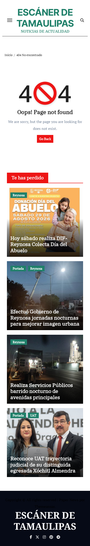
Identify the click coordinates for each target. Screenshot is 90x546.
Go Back (45, 139)
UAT (33, 415)
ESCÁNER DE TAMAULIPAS (45, 18)
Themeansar (45, 506)
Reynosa (19, 195)
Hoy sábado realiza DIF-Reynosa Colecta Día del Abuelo (38, 244)
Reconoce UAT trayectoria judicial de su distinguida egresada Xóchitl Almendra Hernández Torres (42, 467)
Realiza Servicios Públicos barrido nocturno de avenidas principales (41, 391)
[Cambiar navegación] (10, 20)
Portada (18, 268)
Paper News (68, 499)
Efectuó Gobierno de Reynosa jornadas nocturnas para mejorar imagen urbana (44, 317)
